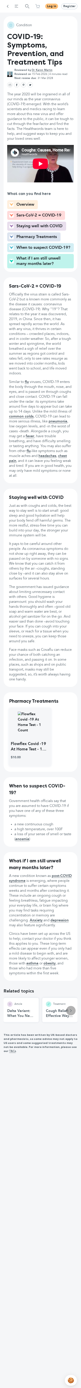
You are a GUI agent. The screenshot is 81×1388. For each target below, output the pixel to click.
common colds (21, 416)
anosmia (22, 839)
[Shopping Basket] (38, 6)
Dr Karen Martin (42, 70)
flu (27, 382)
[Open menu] (16, 6)
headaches (47, 456)
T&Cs (12, 1051)
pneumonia (58, 421)
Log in (51, 6)
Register (69, 6)
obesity (49, 963)
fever (30, 436)
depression (59, 920)
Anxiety (36, 920)
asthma (32, 963)
